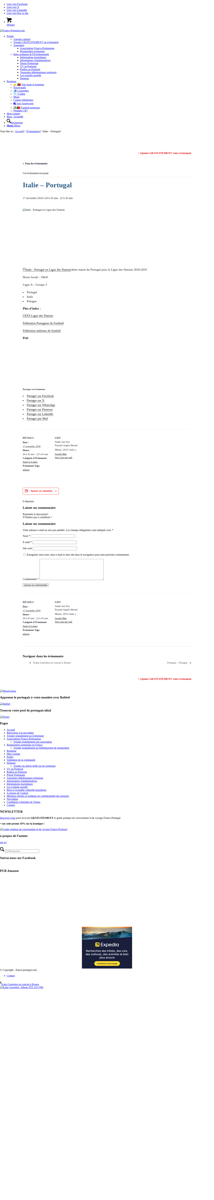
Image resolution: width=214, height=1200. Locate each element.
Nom (26, 536)
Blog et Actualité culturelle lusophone (26, 790)
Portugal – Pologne (177, 662)
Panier (10, 756)
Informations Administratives (22, 781)
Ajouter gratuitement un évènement (25, 735)
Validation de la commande (21, 759)
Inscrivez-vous (7, 818)
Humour (11, 762)
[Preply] (5, 716)
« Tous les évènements (35, 163)
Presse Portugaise (16, 775)
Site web (27, 548)
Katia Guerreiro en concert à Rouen (52, 662)
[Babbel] (5, 703)
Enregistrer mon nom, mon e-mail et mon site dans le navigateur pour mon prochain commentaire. (78, 554)
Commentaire (31, 579)
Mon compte (13, 753)
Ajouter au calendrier (41, 491)
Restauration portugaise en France (24, 744)
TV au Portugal (15, 768)
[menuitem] (110, 57)
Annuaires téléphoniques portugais (25, 778)
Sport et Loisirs (30, 462)
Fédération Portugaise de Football (43, 323)
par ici (3, 842)
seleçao (26, 470)
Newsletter (12, 799)
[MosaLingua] (8, 691)
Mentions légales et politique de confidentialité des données (38, 796)
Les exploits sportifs (17, 787)
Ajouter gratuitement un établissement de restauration (41, 747)
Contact (11, 805)
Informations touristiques (20, 784)
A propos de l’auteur (17, 793)
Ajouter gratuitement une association (32, 741)
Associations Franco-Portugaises (24, 738)
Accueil (11, 729)
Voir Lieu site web (63, 457)
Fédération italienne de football (42, 330)
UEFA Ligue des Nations (38, 315)
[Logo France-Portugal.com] (12, 30)
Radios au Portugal (17, 772)
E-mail (27, 542)
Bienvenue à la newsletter (20, 732)
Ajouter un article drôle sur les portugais (34, 765)
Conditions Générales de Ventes (23, 802)
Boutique (11, 750)
